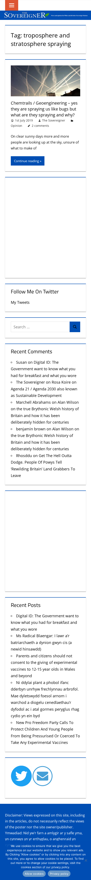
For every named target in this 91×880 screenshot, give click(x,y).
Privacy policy (59, 873)
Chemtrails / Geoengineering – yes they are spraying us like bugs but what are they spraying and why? (44, 109)
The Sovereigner (53, 120)
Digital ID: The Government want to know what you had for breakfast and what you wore (43, 369)
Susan (21, 362)
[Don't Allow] (86, 860)
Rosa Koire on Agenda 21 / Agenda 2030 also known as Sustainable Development (44, 389)
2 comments (40, 126)
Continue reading (26, 161)
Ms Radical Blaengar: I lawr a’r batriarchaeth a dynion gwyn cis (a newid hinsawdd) (41, 642)
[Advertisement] (45, 226)
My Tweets (20, 302)
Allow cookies (34, 873)
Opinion (16, 126)
